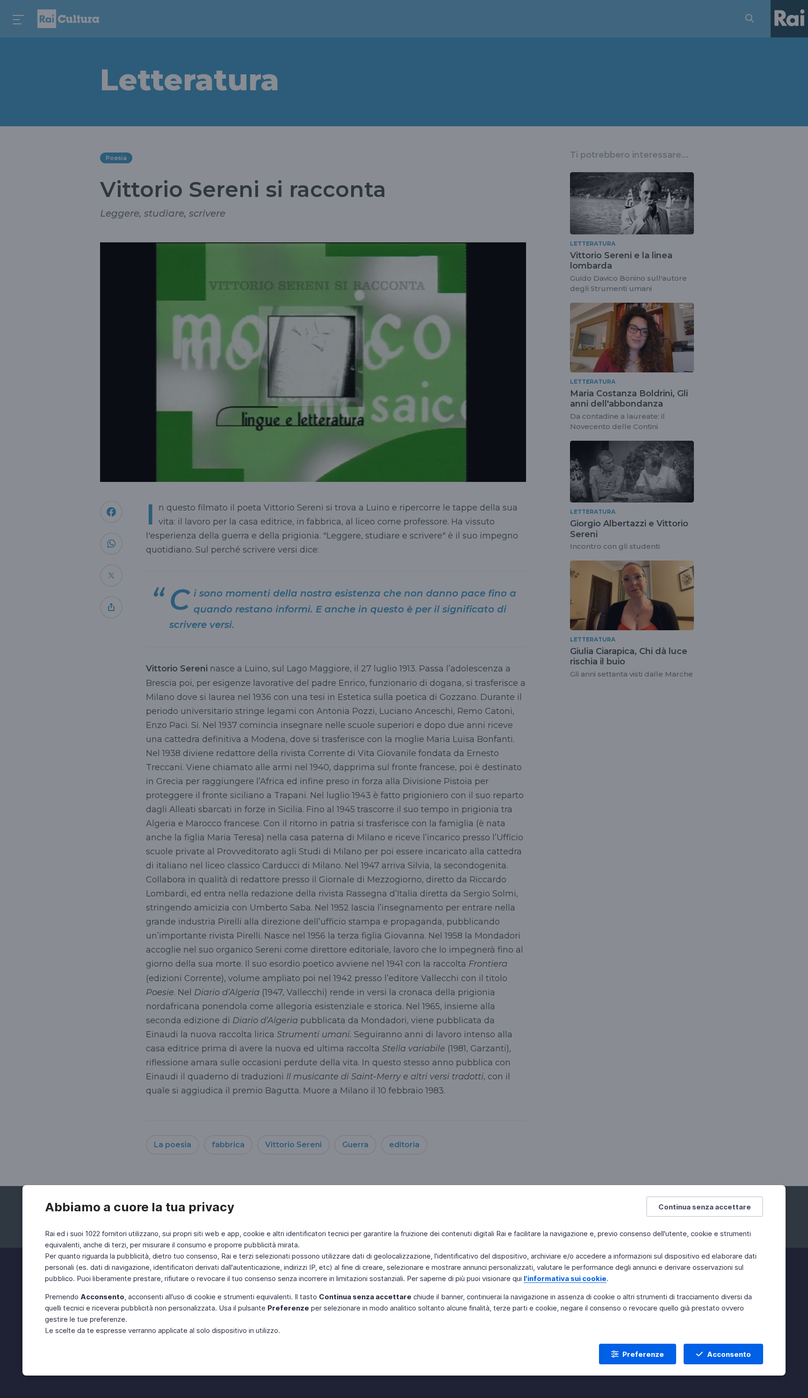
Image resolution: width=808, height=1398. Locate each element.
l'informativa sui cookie (565, 1278)
